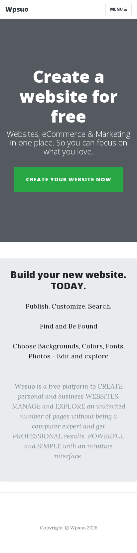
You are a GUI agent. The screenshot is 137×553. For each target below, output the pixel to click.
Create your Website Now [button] (68, 179)
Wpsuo (17, 9)
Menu (117, 9)
